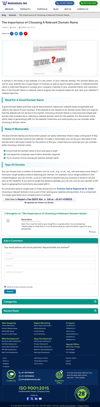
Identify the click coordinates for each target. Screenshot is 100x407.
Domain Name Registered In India (75, 188)
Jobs (70, 337)
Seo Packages (70, 349)
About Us (6, 361)
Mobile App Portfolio (41, 361)
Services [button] (9, 9)
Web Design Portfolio (41, 358)
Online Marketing (39, 334)
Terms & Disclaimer (68, 405)
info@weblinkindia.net (30, 379)
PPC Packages (70, 352)
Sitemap (68, 364)
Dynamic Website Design (9, 328)
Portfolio (42, 9)
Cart (70, 325)
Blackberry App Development (43, 349)
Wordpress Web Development (11, 341)
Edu (70, 331)
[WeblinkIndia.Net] (14, 3)
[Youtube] (40, 398)
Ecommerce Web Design (9, 334)
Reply (93, 232)
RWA (70, 339)
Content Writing (39, 331)
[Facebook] (28, 398)
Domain (5, 27)
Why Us (68, 9)
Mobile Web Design (8, 331)
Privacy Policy (83, 405)
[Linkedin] (36, 398)
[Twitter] (16, 33)
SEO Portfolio (38, 364)
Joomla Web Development (10, 347)
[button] (25, 9)
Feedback (6, 364)
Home (5, 358)
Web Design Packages (73, 347)
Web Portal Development (10, 352)
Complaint (6, 366)
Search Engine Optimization (43, 325)
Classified (72, 334)
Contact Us (82, 9)
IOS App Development (41, 344)
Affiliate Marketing (40, 328)
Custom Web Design (8, 325)
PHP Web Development (9, 349)
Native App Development (42, 352)
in (21, 34)
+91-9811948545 (66, 3)
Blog (55, 9)
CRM (70, 328)
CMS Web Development (9, 344)
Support (68, 361)
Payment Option (71, 358)
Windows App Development (43, 347)
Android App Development (42, 341)
